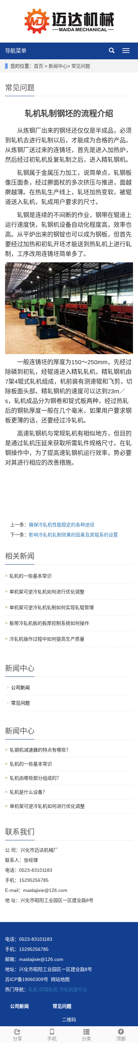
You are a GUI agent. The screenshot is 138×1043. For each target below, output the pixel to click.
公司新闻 (20, 687)
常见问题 (80, 66)
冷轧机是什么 (73, 989)
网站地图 (60, 979)
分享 (17, 1038)
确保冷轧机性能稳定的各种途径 (61, 524)
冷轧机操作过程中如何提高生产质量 (46, 639)
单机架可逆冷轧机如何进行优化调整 (46, 591)
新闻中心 (58, 66)
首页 (38, 66)
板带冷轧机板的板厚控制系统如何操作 (49, 623)
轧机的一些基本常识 (30, 576)
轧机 (33, 989)
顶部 (121, 1038)
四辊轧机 (48, 989)
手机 (52, 1038)
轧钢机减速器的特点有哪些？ (40, 750)
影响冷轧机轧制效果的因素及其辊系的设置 (73, 534)
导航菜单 (15, 51)
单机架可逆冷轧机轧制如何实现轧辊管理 (51, 607)
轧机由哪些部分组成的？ (35, 778)
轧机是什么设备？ (28, 792)
